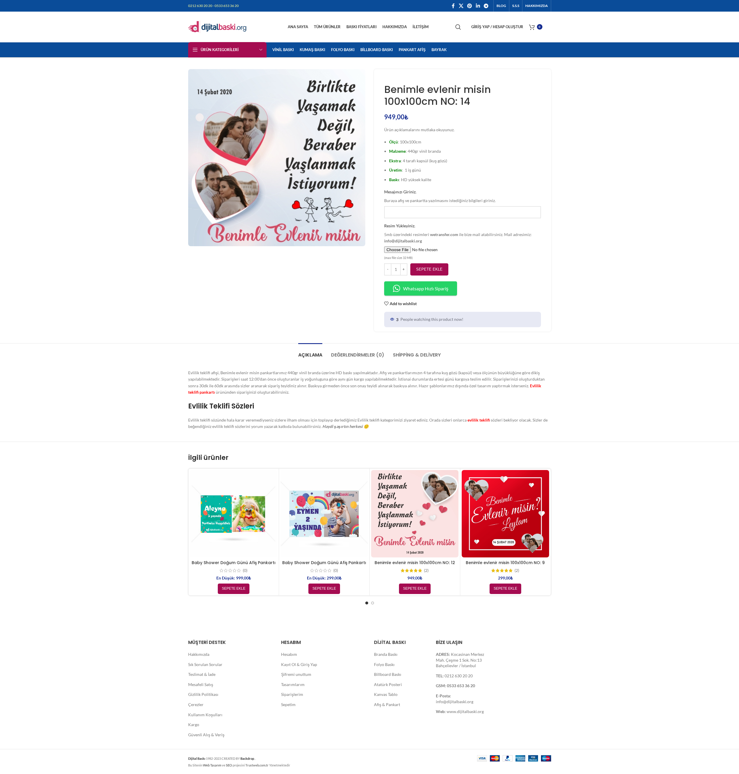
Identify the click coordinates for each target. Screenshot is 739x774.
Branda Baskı (386, 654)
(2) (426, 570)
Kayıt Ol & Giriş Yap (299, 664)
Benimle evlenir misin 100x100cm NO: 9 (505, 563)
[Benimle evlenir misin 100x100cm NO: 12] (414, 513)
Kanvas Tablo (386, 694)
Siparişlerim (292, 694)
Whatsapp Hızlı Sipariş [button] (425, 288)
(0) (245, 570)
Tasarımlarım (293, 684)
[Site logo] (217, 26)
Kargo (193, 724)
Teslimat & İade (201, 674)
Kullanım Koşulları (205, 714)
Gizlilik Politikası (203, 694)
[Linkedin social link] (478, 5)
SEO (229, 765)
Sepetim (288, 704)
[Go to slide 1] (366, 603)
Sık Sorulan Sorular (205, 664)
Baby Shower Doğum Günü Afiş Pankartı (234, 563)
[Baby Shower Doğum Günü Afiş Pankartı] (233, 513)
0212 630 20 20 (459, 675)
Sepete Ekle (429, 269)
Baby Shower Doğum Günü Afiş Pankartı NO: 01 (324, 565)
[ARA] (458, 27)
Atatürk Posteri (388, 684)
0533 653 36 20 (461, 685)
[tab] (310, 352)
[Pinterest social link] (469, 5)
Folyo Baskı (384, 664)
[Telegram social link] (486, 5)
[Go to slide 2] (372, 603)
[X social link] (461, 5)
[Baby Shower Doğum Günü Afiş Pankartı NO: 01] (324, 513)
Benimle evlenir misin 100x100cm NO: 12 (415, 563)
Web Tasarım (212, 765)
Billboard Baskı (387, 674)
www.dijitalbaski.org (465, 711)
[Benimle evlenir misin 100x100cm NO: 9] (505, 513)
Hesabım (289, 654)
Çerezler (196, 704)
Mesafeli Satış (200, 684)
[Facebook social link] (453, 5)
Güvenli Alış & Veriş (206, 734)
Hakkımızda (198, 654)
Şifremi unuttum (296, 674)
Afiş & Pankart (387, 704)
